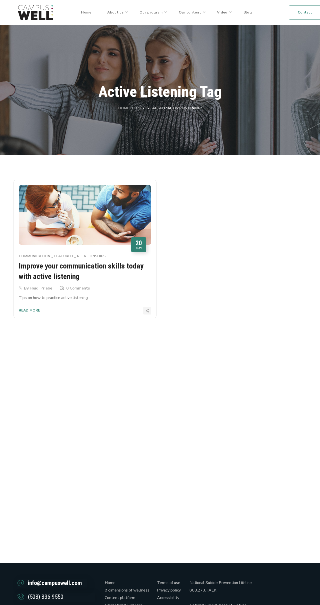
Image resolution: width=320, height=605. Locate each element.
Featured (63, 256)
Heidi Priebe (41, 288)
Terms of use (168, 583)
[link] (36, 12)
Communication (34, 256)
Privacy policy (169, 590)
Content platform (120, 597)
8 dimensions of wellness (127, 590)
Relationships (91, 256)
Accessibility (168, 597)
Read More (29, 310)
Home (123, 108)
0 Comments (78, 288)
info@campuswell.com (55, 583)
